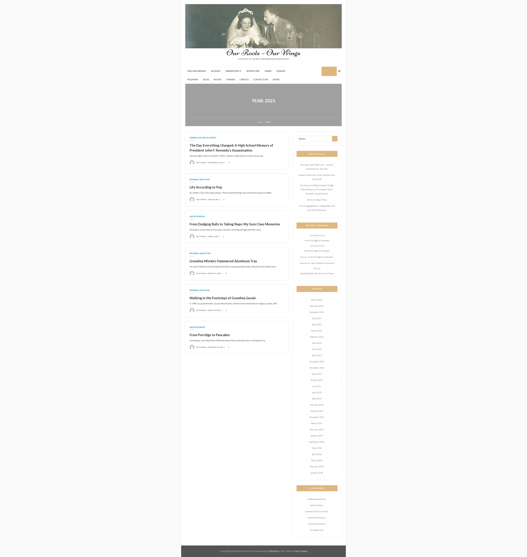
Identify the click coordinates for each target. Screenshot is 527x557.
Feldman (192, 79)
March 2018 (316, 460)
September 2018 (316, 442)
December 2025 (316, 312)
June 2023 (316, 349)
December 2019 (316, 417)
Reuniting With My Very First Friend (317, 273)
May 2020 (316, 398)
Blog (206, 79)
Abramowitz (233, 71)
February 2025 (316, 337)
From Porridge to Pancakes (210, 335)
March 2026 (316, 300)
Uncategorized (197, 216)
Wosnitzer (252, 71)
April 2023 (317, 355)
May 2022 (316, 374)
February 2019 (316, 429)
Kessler (281, 71)
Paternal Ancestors (200, 179)
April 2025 (317, 324)
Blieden (215, 71)
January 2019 (316, 435)
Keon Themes (301, 551)
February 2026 (316, 306)
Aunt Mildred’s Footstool (322, 263)
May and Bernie (196, 71)
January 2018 (316, 472)
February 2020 (316, 405)
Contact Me (260, 79)
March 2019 (316, 423)
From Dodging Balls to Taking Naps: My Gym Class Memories (235, 224)
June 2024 (316, 343)
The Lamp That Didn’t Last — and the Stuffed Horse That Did (316, 166)
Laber (268, 71)
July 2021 (316, 386)
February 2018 (316, 466)
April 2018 (317, 454)
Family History (316, 505)
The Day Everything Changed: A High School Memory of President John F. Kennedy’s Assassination (317, 189)
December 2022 (316, 361)
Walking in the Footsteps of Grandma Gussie (223, 298)
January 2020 (316, 411)
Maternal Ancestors (200, 253)
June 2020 (316, 392)
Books (217, 79)
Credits (244, 79)
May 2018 (316, 448)
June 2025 (316, 318)
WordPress (274, 551)
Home (276, 79)
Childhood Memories (316, 499)
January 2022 (316, 380)
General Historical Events (203, 138)
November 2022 (316, 367)
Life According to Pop (206, 187)
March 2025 (316, 330)
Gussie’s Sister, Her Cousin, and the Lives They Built (316, 177)
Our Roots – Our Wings (263, 52)
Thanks (230, 79)
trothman (201, 163)
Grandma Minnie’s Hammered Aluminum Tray (223, 261)
